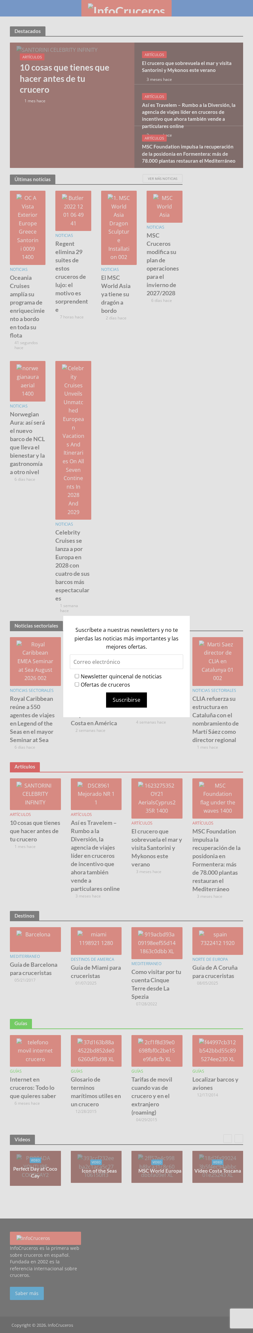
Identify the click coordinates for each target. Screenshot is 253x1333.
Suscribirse (126, 699)
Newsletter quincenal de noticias (121, 676)
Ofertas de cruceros (105, 684)
